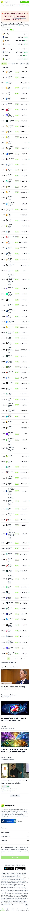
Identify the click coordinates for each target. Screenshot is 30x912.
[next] (24, 658)
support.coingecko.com (19, 18)
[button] (15, 796)
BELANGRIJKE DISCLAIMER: (8, 873)
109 (21, 658)
